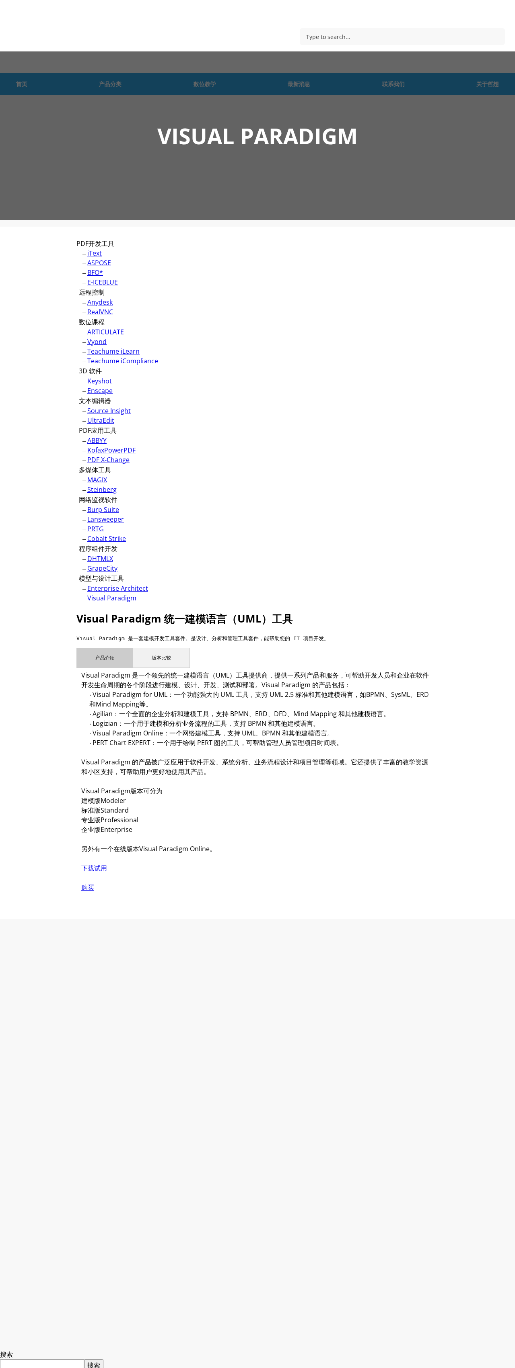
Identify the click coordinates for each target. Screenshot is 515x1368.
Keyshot (99, 381)
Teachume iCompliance (122, 360)
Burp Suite (103, 509)
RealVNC (100, 311)
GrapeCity (102, 568)
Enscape (100, 390)
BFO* (95, 272)
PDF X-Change (108, 459)
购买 (87, 887)
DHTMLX (100, 558)
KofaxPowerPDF (111, 450)
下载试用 (94, 868)
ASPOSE (99, 262)
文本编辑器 (95, 400)
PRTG (95, 528)
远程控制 (92, 292)
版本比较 (161, 657)
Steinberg (102, 489)
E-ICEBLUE (102, 282)
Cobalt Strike (106, 538)
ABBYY (97, 440)
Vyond (97, 341)
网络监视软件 (98, 499)
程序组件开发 (98, 548)
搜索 (6, 1354)
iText (94, 253)
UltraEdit (100, 420)
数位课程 (92, 321)
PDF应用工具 (98, 430)
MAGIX (97, 479)
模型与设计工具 (101, 578)
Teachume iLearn (113, 351)
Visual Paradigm (111, 598)
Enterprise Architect (117, 588)
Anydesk (100, 302)
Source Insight (109, 410)
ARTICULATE (105, 332)
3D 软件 (90, 371)
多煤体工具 (95, 469)
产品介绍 (105, 657)
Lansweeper (105, 519)
